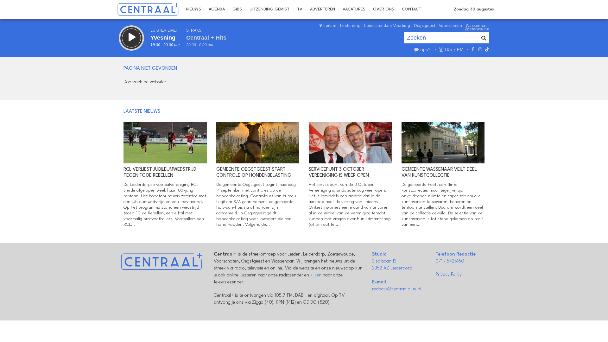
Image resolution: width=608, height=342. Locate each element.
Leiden (329, 25)
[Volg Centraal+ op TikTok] (486, 49)
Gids (237, 9)
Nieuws (193, 9)
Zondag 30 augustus (474, 9)
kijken (315, 275)
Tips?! (426, 49)
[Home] (148, 9)
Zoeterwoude (477, 29)
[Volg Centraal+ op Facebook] (472, 49)
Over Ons (383, 9)
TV (299, 9)
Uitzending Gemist (269, 9)
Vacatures (354, 9)
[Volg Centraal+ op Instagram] (479, 49)
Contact (411, 9)
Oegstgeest (424, 25)
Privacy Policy (448, 274)
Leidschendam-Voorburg (387, 25)
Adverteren (322, 9)
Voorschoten (450, 25)
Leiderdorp (350, 25)
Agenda (217, 9)
